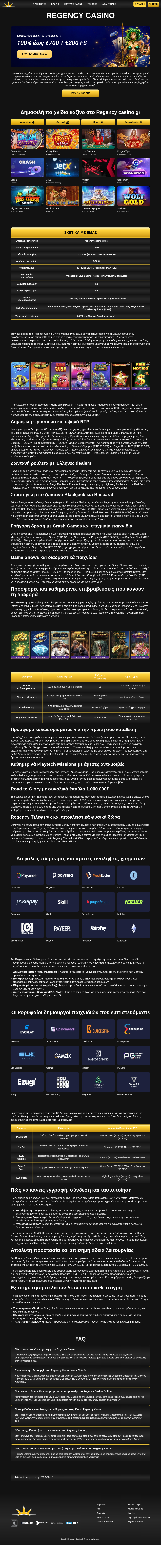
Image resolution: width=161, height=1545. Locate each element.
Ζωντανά (60, 122)
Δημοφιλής (25, 122)
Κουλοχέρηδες (132, 122)
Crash (96, 122)
